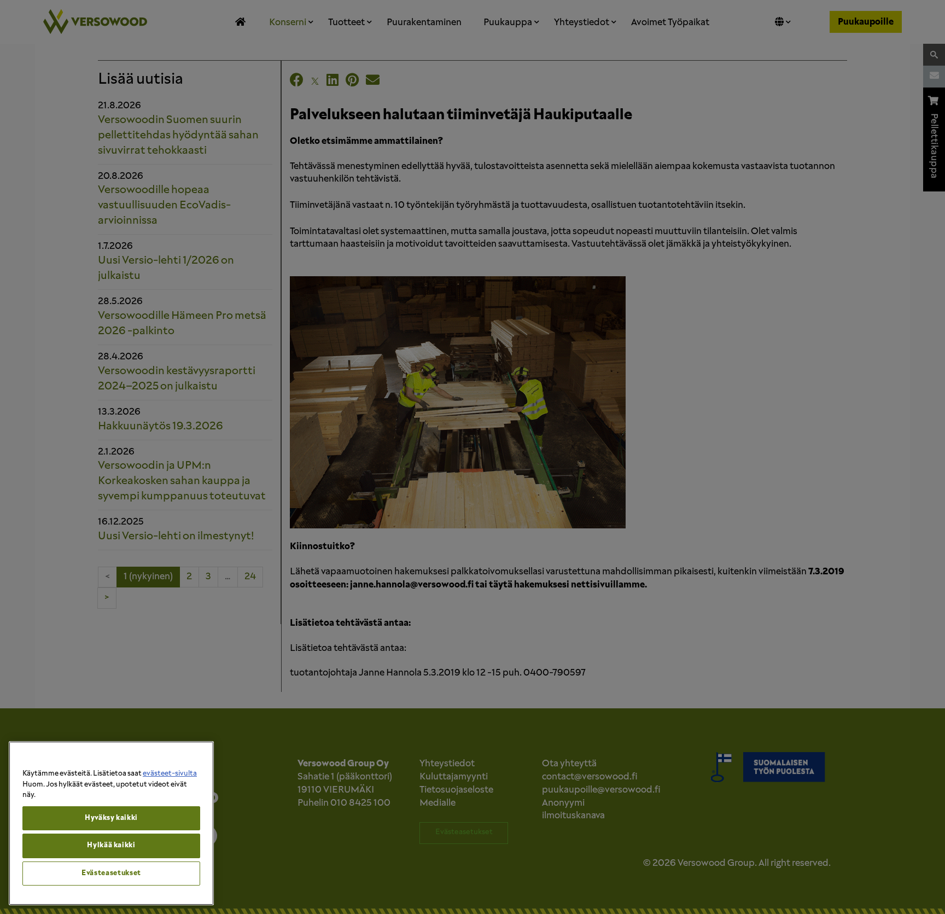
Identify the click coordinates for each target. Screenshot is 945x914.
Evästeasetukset (111, 873)
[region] (111, 823)
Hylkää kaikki (111, 845)
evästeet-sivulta (170, 774)
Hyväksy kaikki (111, 818)
